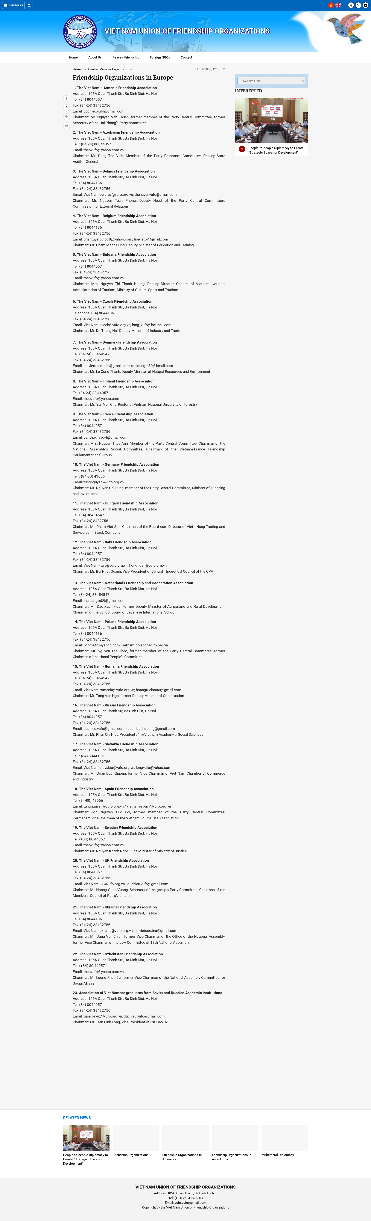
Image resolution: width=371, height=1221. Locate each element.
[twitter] (358, 5)
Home (73, 57)
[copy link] (66, 116)
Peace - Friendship (126, 57)
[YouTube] (366, 5)
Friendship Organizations (131, 1155)
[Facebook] (351, 5)
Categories (16, 5)
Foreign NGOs (160, 57)
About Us (95, 57)
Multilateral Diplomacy (278, 1155)
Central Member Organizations (110, 69)
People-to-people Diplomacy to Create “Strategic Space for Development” (85, 1159)
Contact (186, 57)
